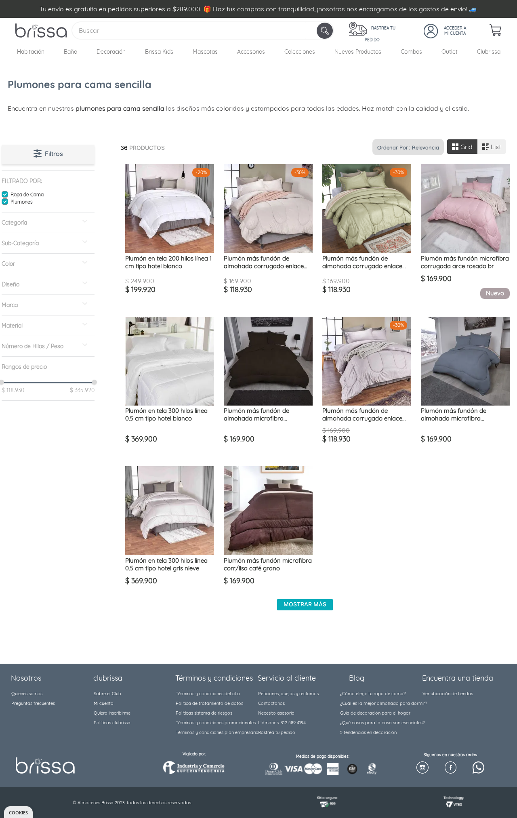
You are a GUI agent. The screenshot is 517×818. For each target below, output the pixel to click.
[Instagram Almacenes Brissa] (422, 768)
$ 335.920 (80, 390)
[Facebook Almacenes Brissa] (450, 768)
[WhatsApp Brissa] (478, 768)
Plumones (22, 202)
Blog (356, 678)
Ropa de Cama (27, 194)
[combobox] (202, 30)
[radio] (462, 146)
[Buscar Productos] (325, 31)
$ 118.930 (13, 390)
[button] (48, 181)
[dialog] (18, 812)
